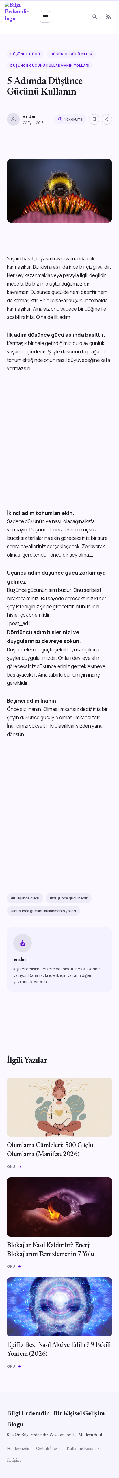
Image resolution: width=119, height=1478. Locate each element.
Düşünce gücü (25, 54)
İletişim (14, 1461)
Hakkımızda (18, 1449)
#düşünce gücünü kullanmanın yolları (43, 910)
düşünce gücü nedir (71, 54)
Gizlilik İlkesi (48, 1449)
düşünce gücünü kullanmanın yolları (50, 65)
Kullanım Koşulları (84, 1449)
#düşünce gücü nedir (69, 898)
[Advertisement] (59, 449)
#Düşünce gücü (25, 898)
